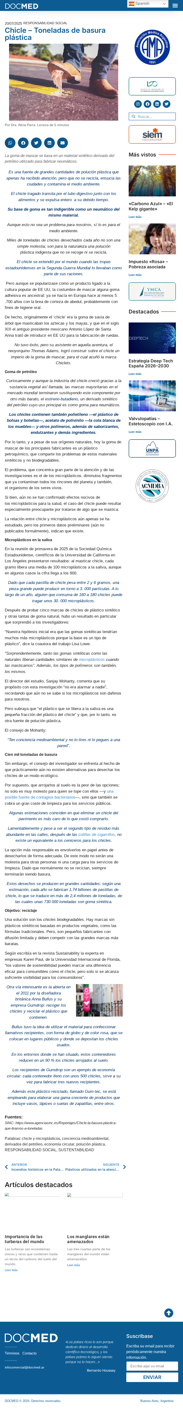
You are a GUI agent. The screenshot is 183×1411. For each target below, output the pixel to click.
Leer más (11, 1270)
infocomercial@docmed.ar (24, 1367)
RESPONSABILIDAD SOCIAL (30, 1150)
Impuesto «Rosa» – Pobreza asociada (148, 264)
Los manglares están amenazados (88, 1239)
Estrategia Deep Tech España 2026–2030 (151, 363)
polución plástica (90, 1144)
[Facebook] (147, 104)
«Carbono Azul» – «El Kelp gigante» (151, 206)
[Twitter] (166, 104)
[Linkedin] (157, 104)
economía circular (59, 1144)
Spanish (141, 3)
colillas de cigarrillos (96, 834)
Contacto (29, 1353)
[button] (175, 5)
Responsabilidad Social (45, 23)
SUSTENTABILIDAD (76, 1150)
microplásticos (92, 659)
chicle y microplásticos (41, 1138)
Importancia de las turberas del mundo (24, 1239)
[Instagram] (138, 104)
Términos (12, 1353)
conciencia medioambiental (85, 1138)
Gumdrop (35, 1005)
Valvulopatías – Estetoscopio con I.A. (151, 421)
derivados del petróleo (23, 1144)
